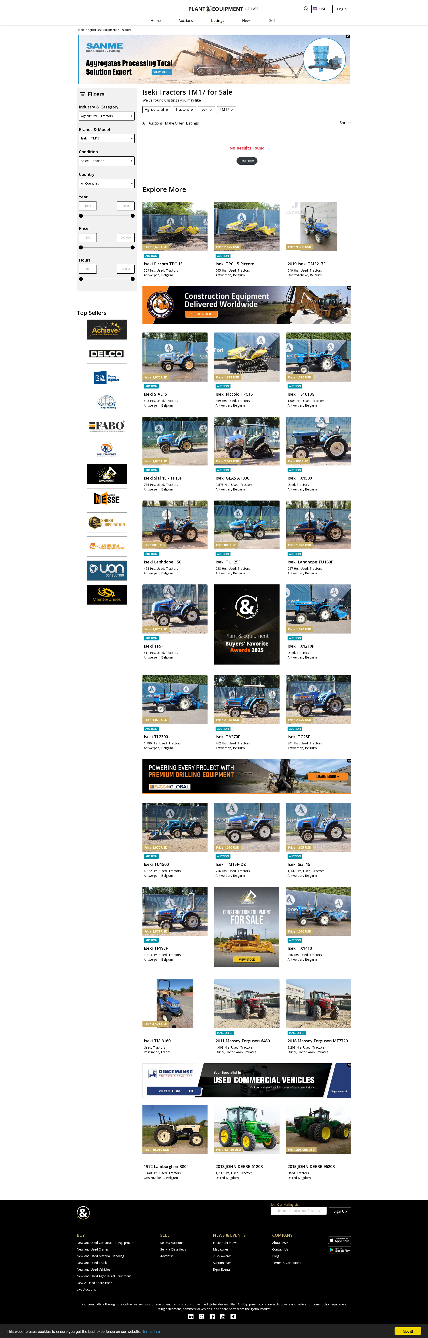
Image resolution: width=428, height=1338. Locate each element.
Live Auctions (86, 1289)
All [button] (144, 123)
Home (156, 20)
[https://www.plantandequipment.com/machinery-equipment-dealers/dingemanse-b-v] (246, 1080)
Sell (272, 20)
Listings (217, 20)
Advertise (167, 1256)
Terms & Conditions (286, 1263)
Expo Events (221, 1269)
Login (342, 8)
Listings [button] (192, 123)
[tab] (144, 123)
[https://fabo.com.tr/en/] (107, 428)
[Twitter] (204, 1316)
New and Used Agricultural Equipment (104, 1276)
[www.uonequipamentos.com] (107, 573)
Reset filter (247, 161)
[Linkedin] (193, 1316)
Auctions (186, 20)
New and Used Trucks (92, 1263)
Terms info (151, 1331)
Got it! (408, 1331)
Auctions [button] (156, 123)
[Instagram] (225, 1316)
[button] (79, 9)
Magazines (220, 1249)
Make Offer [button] (174, 123)
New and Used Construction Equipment (105, 1242)
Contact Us (280, 1249)
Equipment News (225, 1242)
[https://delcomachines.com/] (107, 356)
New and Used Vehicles (93, 1269)
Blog (275, 1256)
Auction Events (223, 1263)
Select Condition (92, 161)
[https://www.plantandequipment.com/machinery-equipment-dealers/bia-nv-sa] (107, 380)
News (246, 20)
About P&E (280, 1242)
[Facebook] (215, 1316)
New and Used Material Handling (100, 1256)
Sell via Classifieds (173, 1249)
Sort (343, 122)
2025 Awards (222, 1256)
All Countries (90, 183)
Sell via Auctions (171, 1242)
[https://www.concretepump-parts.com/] (107, 332)
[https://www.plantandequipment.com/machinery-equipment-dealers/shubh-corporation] (107, 524)
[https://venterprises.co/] (107, 597)
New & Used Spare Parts (95, 1283)
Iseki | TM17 (90, 138)
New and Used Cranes (93, 1249)
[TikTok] (235, 1316)
